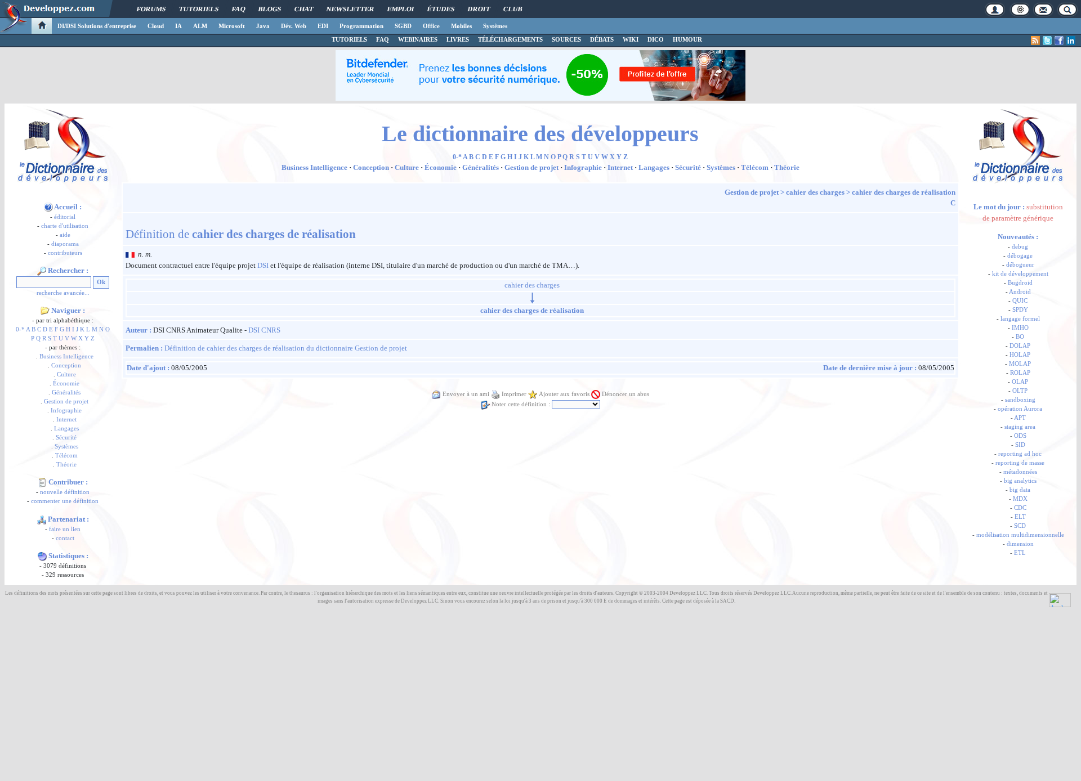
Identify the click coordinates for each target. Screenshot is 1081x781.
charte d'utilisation (64, 226)
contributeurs (65, 253)
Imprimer (514, 394)
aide (65, 235)
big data (1019, 490)
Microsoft (231, 26)
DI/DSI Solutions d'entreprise (96, 26)
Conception (66, 365)
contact (65, 538)
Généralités (66, 392)
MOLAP (1020, 364)
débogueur (1020, 265)
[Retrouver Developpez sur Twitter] (1047, 40)
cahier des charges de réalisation (903, 192)
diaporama (65, 244)
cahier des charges (815, 192)
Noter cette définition (519, 404)
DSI (263, 265)
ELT (1020, 517)
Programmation (361, 26)
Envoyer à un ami (466, 394)
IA (178, 26)
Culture (66, 374)
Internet (66, 419)
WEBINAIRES (417, 39)
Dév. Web (293, 26)
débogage (1020, 256)
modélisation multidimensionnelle (1020, 535)
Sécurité (66, 437)
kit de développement (1020, 274)
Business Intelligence (66, 356)
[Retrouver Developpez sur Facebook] (1059, 40)
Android (1020, 292)
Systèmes (495, 26)
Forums (151, 9)
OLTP (1020, 391)
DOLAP (1019, 346)
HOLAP (1019, 355)
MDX (1020, 499)
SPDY (1020, 310)
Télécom (66, 455)
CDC (1020, 508)
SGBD (403, 26)
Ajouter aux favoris (564, 394)
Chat (303, 9)
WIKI (630, 39)
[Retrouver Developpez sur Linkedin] (1070, 40)
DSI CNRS (264, 330)
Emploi (400, 9)
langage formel (1020, 319)
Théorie (66, 464)
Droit (479, 9)
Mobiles (461, 26)
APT (1020, 418)
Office (431, 26)
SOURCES (566, 39)
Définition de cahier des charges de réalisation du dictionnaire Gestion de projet (285, 348)
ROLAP (1020, 373)
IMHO (1020, 328)
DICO (655, 39)
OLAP (1020, 382)
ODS (1020, 436)
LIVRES (457, 39)
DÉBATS (602, 39)
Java (263, 26)
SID (1020, 445)
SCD (1020, 526)
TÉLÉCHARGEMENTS (510, 39)
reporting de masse (1019, 463)
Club (512, 9)
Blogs (269, 9)
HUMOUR (687, 39)
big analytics (1020, 481)
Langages (66, 428)
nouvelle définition (65, 492)
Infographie (66, 410)
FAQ (238, 9)
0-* (20, 329)
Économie (66, 383)
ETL (1020, 553)
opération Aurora (1020, 409)
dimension (1020, 544)
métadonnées (1020, 472)
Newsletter (350, 9)
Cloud (156, 26)
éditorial (64, 217)
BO (1020, 337)
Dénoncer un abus (625, 394)
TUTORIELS (349, 39)
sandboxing (1020, 400)
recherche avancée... (63, 293)
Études (440, 9)
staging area (1019, 427)
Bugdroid (1020, 283)
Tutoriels (199, 9)
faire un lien (65, 529)
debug (1020, 247)
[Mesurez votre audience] (1060, 599)
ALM (200, 26)
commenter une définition (65, 501)
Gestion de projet (66, 401)
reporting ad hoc (1020, 454)
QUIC (1020, 301)
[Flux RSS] (1035, 40)
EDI (323, 26)
